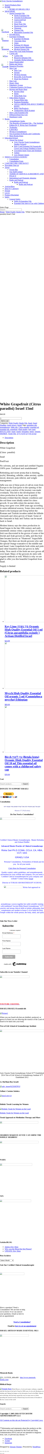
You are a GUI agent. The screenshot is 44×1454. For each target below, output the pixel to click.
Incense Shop (19, 92)
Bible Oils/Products (21, 108)
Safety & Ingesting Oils (22, 201)
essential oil (34, 427)
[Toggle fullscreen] (3, 1451)
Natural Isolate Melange (23, 47)
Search (25, 784)
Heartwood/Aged (20, 26)
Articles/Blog (10, 186)
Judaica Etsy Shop (11, 1247)
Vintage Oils (18, 30)
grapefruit (13, 429)
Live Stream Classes (21, 155)
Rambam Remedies (21, 102)
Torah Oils (12, 434)
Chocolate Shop (20, 41)
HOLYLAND (5, 432)
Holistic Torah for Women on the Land (14, 1113)
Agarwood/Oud (20, 20)
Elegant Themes (16, 1447)
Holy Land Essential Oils (18, 113)
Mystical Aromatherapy (18, 132)
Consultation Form (16, 161)
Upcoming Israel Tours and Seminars (28, 151)
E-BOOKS (13, 130)
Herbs (16, 94)
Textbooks (13, 127)
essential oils (4, 429)
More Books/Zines (16, 136)
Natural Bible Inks (21, 100)
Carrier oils (13, 54)
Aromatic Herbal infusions (24, 60)
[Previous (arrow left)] (1, 1453)
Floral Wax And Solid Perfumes (21, 51)
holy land (31, 429)
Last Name (6, 948)
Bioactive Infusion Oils (22, 58)
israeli (18, 432)
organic (37, 432)
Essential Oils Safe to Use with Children (29, 203)
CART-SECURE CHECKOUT (17, 163)
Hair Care (13, 81)
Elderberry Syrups (16, 85)
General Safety (14, 199)
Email (31, 879)
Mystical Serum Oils (21, 49)
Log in (7, 193)
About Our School (16, 140)
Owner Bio (13, 170)
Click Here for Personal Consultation (22, 868)
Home (2, 212)
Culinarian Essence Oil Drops (20, 87)
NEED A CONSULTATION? (16, 157)
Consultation (14, 159)
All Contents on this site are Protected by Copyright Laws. (21, 1420)
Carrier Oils (18, 56)
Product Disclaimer (12, 195)
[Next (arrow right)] (3, 1453)
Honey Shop (14, 83)
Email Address (8, 933)
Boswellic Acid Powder (23, 77)
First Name (6, 941)
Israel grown (11, 425)
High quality (22, 429)
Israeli (19, 425)
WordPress (36, 1447)
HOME (7, 7)
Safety (7, 197)
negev (32, 432)
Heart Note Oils (20, 24)
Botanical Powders (16, 66)
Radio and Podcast (16, 180)
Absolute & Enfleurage (22, 18)
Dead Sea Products (21, 79)
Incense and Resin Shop (18, 89)
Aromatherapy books (17, 121)
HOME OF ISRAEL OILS (19, 9)
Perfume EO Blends (21, 45)
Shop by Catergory (12, 189)
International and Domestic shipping (22, 178)
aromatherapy (5, 427)
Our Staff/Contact (16, 172)
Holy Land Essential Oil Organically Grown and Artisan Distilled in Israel (27, 147)
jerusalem (25, 432)
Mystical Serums (20, 75)
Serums (17, 73)
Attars (16, 43)
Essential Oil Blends (16, 37)
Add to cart (4, 421)
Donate (7, 191)
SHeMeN (3, 434)
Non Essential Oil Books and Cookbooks (24, 134)
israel (13, 432)
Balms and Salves (16, 64)
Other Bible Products (17, 98)
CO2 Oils (17, 22)
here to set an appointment (25, 1326)
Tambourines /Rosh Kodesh (24, 111)
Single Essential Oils (17, 13)
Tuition (16, 153)
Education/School (11, 138)
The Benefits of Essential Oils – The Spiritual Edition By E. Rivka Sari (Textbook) (26, 124)
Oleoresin (17, 28)
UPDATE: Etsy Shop (13, 1251)
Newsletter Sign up (12, 165)
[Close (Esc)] (8, 1451)
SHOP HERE (10, 11)
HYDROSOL (14, 35)
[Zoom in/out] (1, 1451)
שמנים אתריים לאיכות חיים (26, 434)
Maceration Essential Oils (23, 32)
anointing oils (32, 425)
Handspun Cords (15, 117)
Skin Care (13, 68)
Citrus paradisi (24, 427)
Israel (30, 423)
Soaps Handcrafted (16, 62)
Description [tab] (9, 438)
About (7, 167)
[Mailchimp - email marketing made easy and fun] (15, 966)
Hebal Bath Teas (20, 96)
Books (7, 119)
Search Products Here (13, 5)
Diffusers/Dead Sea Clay (18, 115)
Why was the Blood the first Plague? (18, 1249)
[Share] (6, 1451)
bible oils (14, 427)
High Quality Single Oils (15, 212)
